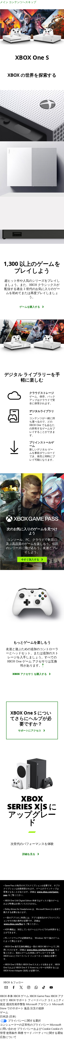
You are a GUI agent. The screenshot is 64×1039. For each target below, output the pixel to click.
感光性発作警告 (15, 1004)
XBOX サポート (18, 1000)
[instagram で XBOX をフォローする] (28, 987)
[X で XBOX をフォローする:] (21, 987)
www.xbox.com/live (13, 923)
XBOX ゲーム (21, 996)
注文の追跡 (37, 1008)
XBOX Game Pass (40, 996)
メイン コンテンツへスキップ (18, 2)
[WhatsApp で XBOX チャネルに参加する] (36, 987)
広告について (8, 1037)
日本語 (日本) (8, 1016)
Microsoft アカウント (39, 1004)
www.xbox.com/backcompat (40, 949)
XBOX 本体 (6, 996)
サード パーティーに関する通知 (43, 1033)
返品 (27, 1008)
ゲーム (4, 1012)
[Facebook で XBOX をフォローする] (13, 987)
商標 (20, 1033)
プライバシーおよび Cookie (34, 1028)
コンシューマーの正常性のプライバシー (24, 1024)
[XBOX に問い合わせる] (6, 987)
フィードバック (37, 1000)
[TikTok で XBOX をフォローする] (43, 987)
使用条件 (11, 1033)
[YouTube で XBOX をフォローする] (51, 987)
